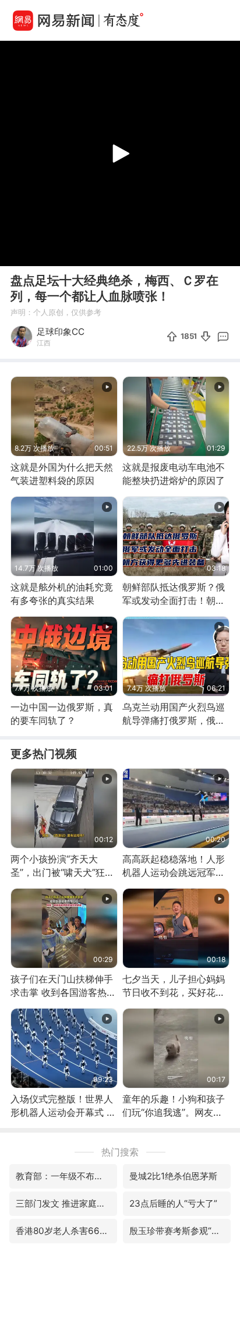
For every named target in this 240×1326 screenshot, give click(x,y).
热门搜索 (120, 1152)
